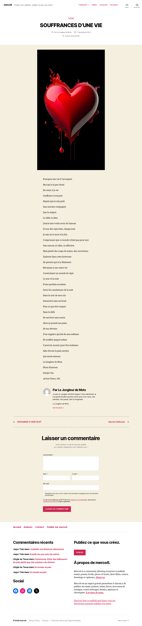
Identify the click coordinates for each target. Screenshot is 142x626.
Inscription (114, 5)
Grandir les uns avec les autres (44, 554)
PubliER (79, 552)
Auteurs (28, 527)
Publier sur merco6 (57, 527)
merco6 (8, 5)
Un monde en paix (42, 567)
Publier (94, 5)
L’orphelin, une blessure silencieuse (47, 549)
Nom (45, 474)
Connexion (103, 5)
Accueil (17, 527)
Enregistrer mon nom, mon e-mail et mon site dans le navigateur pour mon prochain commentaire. (71, 494)
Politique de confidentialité (78, 500)
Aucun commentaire (72, 36)
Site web (46, 484)
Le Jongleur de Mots (64, 32)
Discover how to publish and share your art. (95, 600)
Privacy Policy (34, 621)
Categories (83, 5)
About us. (100, 577)
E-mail (74, 474)
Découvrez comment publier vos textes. (92, 603)
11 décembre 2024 (83, 32)
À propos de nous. (95, 592)
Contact (39, 527)
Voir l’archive (58, 408)
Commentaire (48, 455)
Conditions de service (50, 501)
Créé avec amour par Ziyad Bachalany (66, 621)
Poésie (71, 18)
